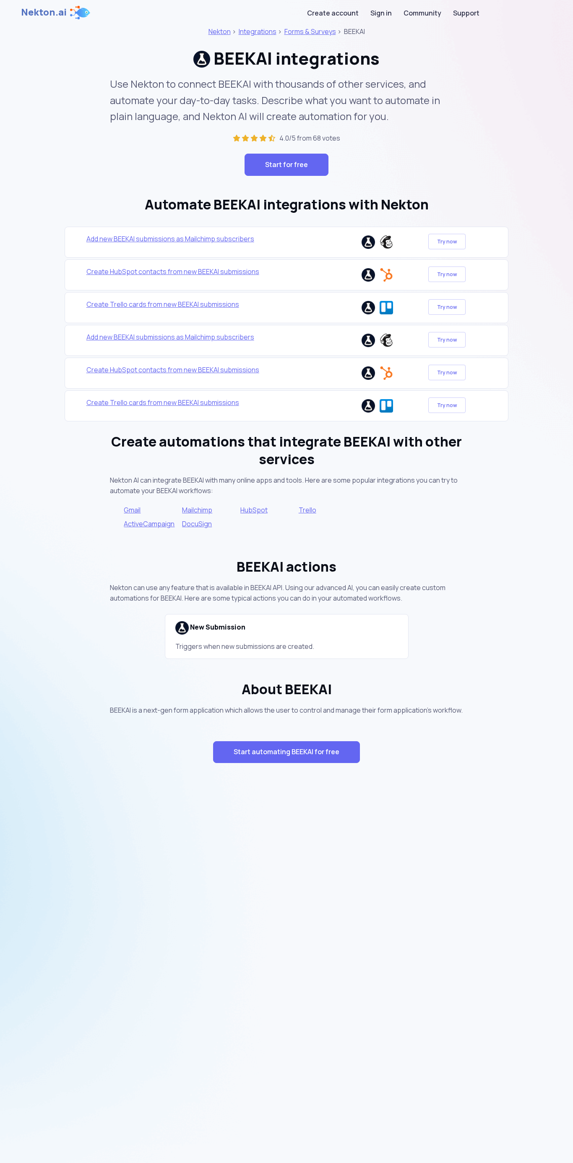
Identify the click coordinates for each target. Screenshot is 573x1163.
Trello (307, 510)
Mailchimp (197, 510)
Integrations (257, 31)
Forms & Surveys (310, 31)
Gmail (132, 510)
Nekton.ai (44, 12)
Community (422, 13)
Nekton (219, 31)
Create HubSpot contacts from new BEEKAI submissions (172, 271)
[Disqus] (286, 919)
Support (466, 13)
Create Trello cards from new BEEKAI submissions (162, 304)
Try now (447, 241)
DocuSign (197, 523)
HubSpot (254, 510)
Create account (333, 13)
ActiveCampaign (149, 523)
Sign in (381, 13)
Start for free (286, 164)
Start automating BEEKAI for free (286, 751)
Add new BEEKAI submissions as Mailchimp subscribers (170, 238)
